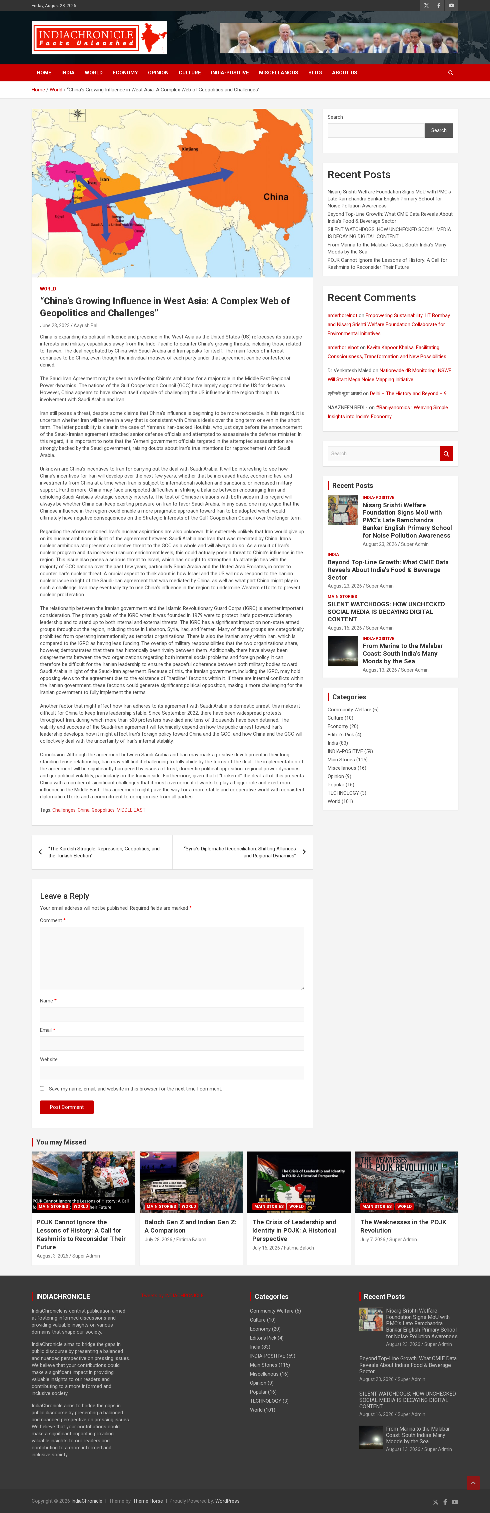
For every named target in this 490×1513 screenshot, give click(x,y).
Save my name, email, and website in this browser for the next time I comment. (135, 1089)
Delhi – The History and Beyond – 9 (408, 394)
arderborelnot (342, 315)
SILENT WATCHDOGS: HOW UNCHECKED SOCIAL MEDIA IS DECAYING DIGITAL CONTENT (386, 611)
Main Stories (342, 596)
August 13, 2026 (380, 670)
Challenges (64, 810)
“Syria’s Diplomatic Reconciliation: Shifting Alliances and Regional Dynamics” (240, 852)
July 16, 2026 (266, 1248)
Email (47, 1030)
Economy (125, 73)
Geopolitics (103, 810)
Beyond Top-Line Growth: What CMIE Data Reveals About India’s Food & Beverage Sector (388, 569)
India (68, 73)
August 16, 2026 (345, 628)
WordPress (227, 1501)
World (94, 73)
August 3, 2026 (52, 1256)
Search (335, 117)
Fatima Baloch (191, 1239)
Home (44, 73)
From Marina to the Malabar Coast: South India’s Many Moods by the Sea (403, 653)
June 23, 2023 (55, 325)
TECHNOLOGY (343, 793)
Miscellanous (278, 73)
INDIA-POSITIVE (230, 73)
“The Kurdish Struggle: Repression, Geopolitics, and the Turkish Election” (104, 852)
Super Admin (415, 544)
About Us (344, 73)
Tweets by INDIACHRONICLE (172, 1296)
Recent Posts (352, 486)
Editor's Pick (341, 735)
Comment (53, 920)
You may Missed (61, 1142)
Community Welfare (349, 710)
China (84, 810)
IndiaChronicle (86, 1501)
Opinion (158, 73)
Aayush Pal (85, 325)
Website (49, 1059)
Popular (336, 785)
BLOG (315, 73)
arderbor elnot (343, 347)
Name (48, 1001)
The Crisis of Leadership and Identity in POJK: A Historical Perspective (294, 1230)
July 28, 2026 (158, 1239)
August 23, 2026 (380, 544)
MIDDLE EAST (131, 810)
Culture (190, 73)
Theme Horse (148, 1501)
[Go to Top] (473, 1483)
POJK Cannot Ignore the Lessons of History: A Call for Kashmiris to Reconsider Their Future (81, 1234)
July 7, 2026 (372, 1239)
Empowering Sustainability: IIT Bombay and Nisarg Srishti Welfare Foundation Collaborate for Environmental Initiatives (389, 324)
